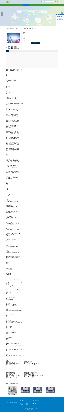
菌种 (20, 403)
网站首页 (11, 28)
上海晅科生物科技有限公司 (28, 408)
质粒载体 (27, 404)
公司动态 (15, 400)
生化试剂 (21, 404)
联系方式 (15, 402)
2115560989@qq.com (39, 403)
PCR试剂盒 (17, 28)
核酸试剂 (21, 28)
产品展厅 (14, 28)
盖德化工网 (31, 409)
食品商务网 (34, 409)
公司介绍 (11, 400)
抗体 (26, 400)
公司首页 (8, 400)
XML (38, 408)
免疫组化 (27, 403)
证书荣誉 (11, 402)
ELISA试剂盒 (22, 400)
